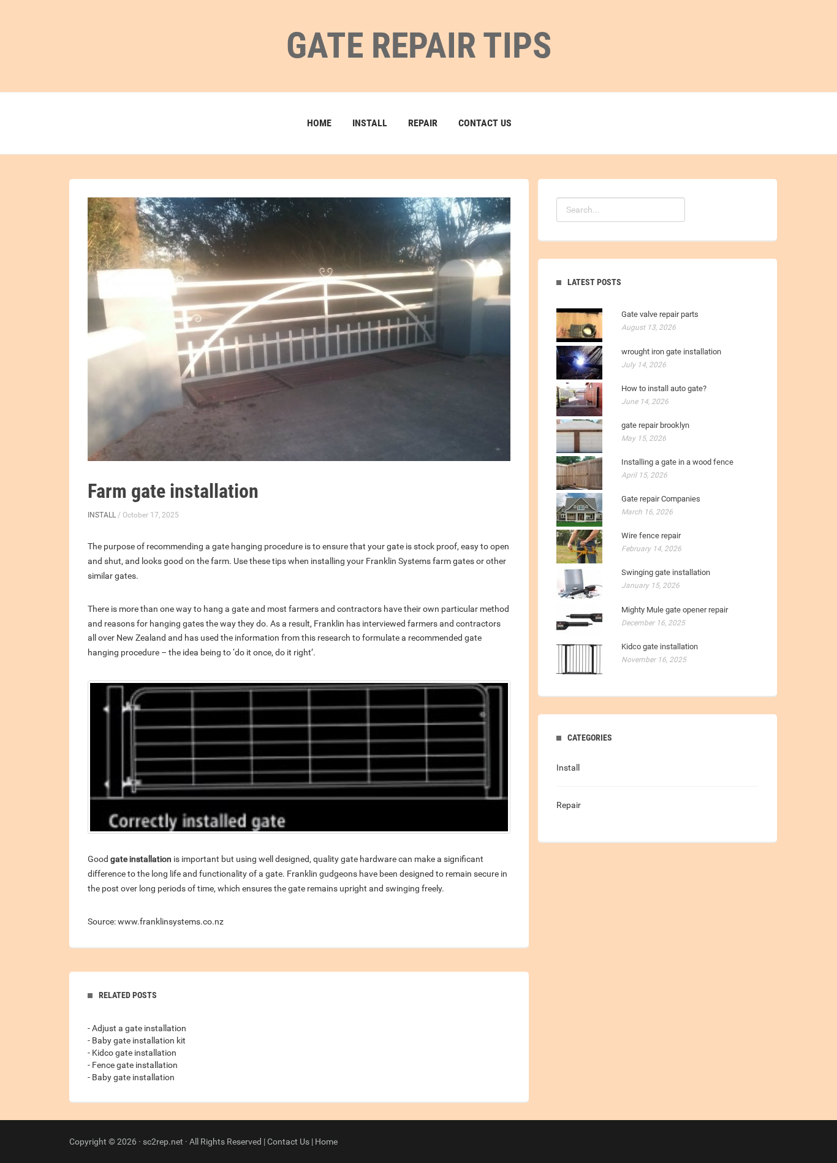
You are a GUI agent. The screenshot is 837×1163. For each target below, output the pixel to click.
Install (369, 123)
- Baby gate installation (131, 1077)
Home (319, 123)
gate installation (141, 859)
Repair (422, 123)
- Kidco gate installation (132, 1053)
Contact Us (485, 123)
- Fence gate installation (133, 1065)
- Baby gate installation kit (137, 1040)
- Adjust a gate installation (137, 1028)
